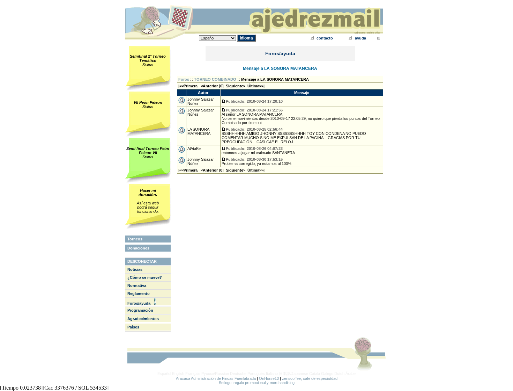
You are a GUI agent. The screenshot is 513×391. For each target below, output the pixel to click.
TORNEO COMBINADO (215, 79)
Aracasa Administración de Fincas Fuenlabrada (216, 378)
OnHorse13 (269, 378)
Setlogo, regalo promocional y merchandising (257, 383)
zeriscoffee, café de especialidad (309, 378)
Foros (183, 79)
